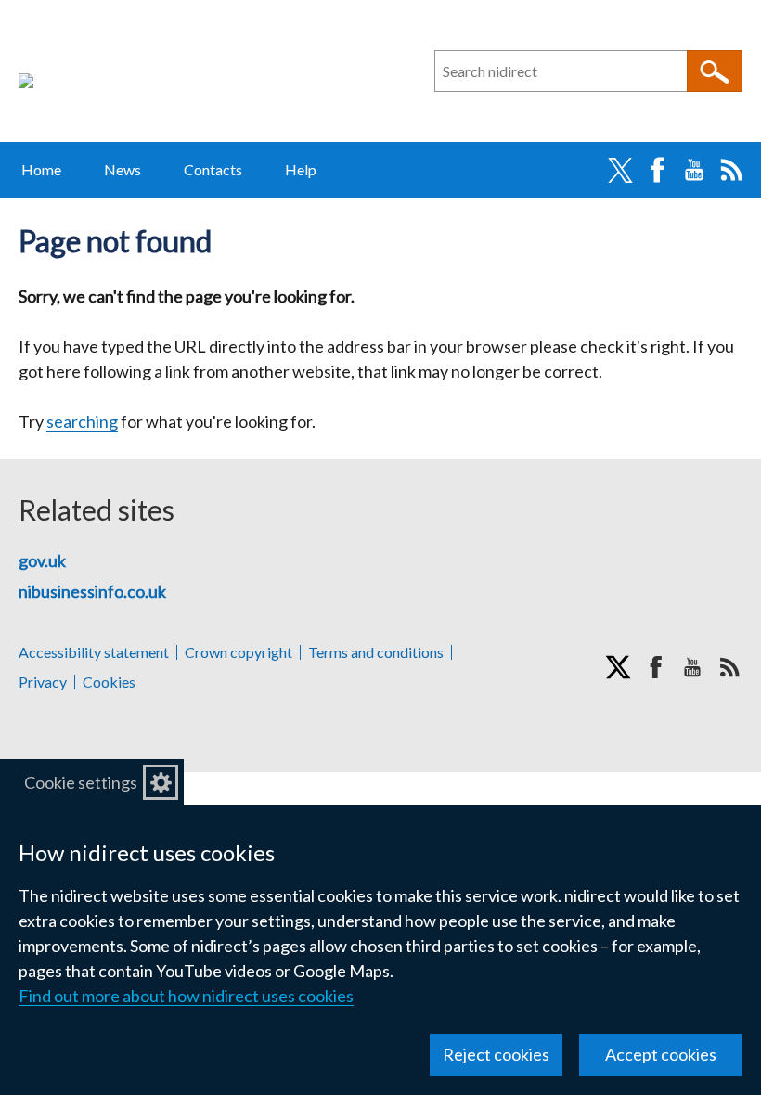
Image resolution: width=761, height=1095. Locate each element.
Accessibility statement (94, 652)
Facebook (657, 169)
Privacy (43, 682)
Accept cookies (660, 1054)
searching (82, 421)
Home (41, 169)
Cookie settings (80, 782)
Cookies (109, 682)
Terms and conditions (376, 652)
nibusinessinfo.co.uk (92, 591)
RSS (731, 169)
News (122, 169)
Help (300, 169)
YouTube (694, 169)
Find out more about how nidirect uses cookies (186, 996)
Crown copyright (238, 652)
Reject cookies (496, 1054)
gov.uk (42, 560)
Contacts (213, 169)
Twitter (619, 169)
